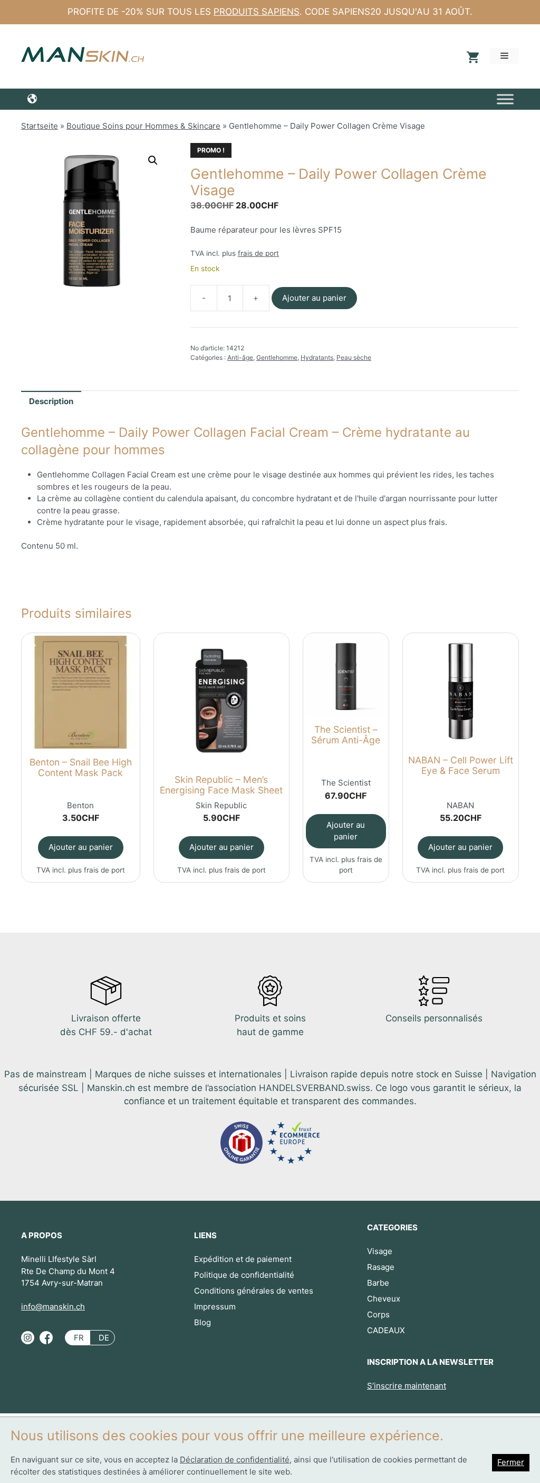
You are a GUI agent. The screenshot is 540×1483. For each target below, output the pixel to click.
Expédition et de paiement (243, 1259)
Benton (80, 805)
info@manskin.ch (53, 1307)
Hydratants (317, 357)
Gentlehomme (276, 357)
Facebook (46, 1342)
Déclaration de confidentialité (235, 1460)
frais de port (258, 253)
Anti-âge (240, 357)
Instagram (27, 1342)
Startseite (39, 126)
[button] (152, 160)
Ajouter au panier (314, 298)
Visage (379, 1251)
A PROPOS (41, 1235)
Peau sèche (353, 357)
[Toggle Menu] (505, 99)
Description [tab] (51, 401)
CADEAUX (386, 1330)
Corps (378, 1314)
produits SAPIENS (257, 11)
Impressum (215, 1307)
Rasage (380, 1267)
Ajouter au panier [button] (81, 847)
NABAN (460, 805)
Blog (202, 1322)
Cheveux (383, 1299)
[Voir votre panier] (471, 56)
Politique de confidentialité (244, 1275)
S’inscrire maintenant (406, 1386)
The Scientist (346, 783)
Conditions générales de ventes (253, 1291)
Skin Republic (221, 805)
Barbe (378, 1283)
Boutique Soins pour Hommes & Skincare (143, 126)
